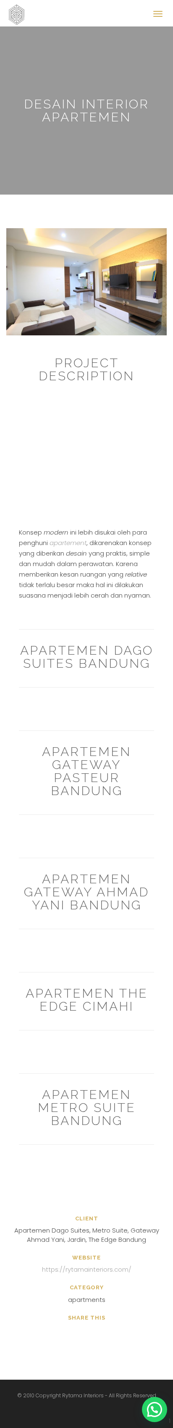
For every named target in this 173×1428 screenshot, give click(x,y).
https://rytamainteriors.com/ (86, 1269)
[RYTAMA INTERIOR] (19, 10)
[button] (154, 1409)
